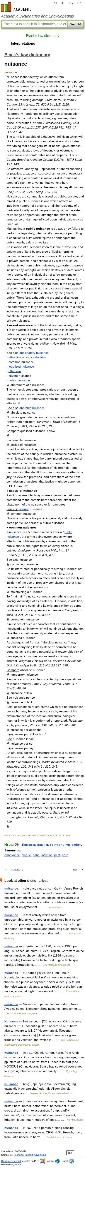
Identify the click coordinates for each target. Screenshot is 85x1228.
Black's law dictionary (42, 36)
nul (75, 869)
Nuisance (11, 1021)
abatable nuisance (32, 408)
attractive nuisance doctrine (27, 357)
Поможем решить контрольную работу (52, 844)
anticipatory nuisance (34, 352)
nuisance (11, 888)
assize (23, 509)
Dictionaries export (11, 1161)
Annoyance (12, 855)
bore (65, 855)
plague (26, 855)
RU (55, 3)
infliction (47, 855)
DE (63, 3)
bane (36, 855)
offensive (14, 371)
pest (57, 855)
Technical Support (23, 1155)
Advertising (40, 1155)
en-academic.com (16, 7)
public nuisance (19, 380)
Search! (75, 24)
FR (79, 3)
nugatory (17, 869)
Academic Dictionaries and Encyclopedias (37, 16)
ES (71, 3)
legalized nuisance (21, 366)
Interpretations (23, 43)
